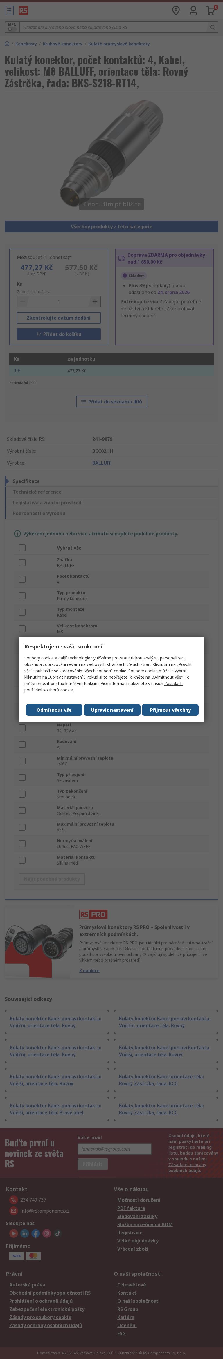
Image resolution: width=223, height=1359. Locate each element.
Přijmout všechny (170, 710)
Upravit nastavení (112, 710)
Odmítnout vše (54, 710)
